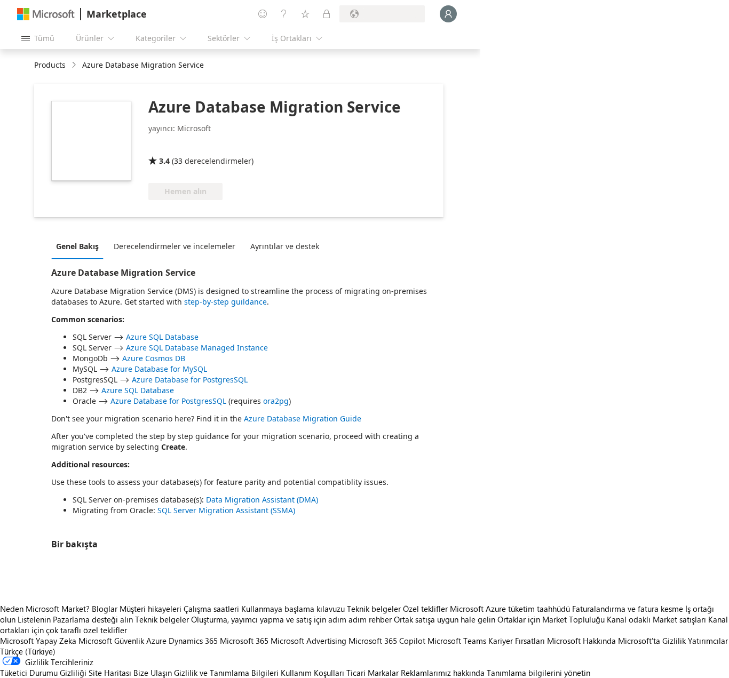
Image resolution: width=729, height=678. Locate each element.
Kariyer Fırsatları (516, 640)
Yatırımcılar (708, 640)
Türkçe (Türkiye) (28, 651)
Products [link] (50, 65)
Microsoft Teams (456, 640)
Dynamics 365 (193, 640)
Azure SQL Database (162, 337)
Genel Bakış (77, 246)
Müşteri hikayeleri (150, 608)
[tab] (80, 246)
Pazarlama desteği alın (93, 619)
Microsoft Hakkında (581, 640)
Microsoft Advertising (308, 640)
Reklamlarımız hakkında (443, 672)
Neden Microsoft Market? (45, 608)
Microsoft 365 (244, 640)
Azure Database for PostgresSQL (190, 379)
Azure (156, 640)
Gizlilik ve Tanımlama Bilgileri (226, 672)
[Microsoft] (46, 14)
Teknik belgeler (374, 608)
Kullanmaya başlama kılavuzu (293, 608)
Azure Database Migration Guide (302, 418)
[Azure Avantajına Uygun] (191, 145)
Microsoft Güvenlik (111, 640)
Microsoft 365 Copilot (386, 640)
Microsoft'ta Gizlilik (652, 640)
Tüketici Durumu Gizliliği (43, 672)
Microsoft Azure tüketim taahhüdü (511, 608)
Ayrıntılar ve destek (284, 246)
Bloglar (104, 608)
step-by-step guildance (225, 302)
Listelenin (34, 619)
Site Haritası (110, 672)
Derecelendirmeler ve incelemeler (174, 246)
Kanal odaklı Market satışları (656, 619)
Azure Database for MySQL (159, 369)
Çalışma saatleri (211, 608)
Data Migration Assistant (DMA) (262, 499)
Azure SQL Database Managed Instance (197, 347)
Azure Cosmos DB (153, 358)
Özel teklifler (425, 608)
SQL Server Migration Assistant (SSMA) (226, 510)
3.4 (164, 161)
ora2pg (276, 401)
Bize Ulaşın (152, 672)
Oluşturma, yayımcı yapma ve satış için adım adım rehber (291, 619)
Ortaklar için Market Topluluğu (551, 619)
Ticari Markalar (372, 672)
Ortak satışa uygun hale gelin (444, 619)
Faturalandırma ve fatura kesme (627, 608)
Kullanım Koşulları (312, 672)
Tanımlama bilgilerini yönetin (538, 672)
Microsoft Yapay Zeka (38, 640)
